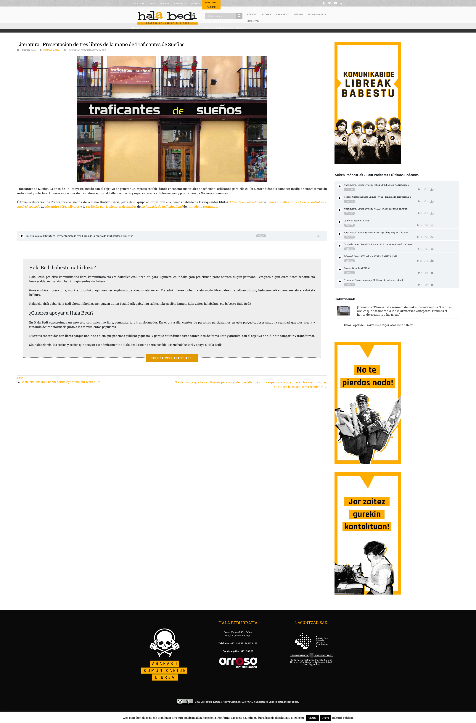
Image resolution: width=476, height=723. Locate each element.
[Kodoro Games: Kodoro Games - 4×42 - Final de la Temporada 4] (339, 198)
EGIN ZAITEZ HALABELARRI (172, 358)
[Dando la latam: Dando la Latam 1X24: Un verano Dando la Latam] (339, 245)
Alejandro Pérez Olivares (62, 206)
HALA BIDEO (282, 14)
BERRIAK (252, 14)
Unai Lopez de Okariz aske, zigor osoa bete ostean (378, 325)
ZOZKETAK (253, 20)
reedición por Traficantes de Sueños (111, 206)
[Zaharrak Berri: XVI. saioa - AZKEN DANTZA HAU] (339, 257)
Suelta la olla (51, 50)
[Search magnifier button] (239, 16)
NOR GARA (139, 3)
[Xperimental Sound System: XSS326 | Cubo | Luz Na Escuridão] (339, 186)
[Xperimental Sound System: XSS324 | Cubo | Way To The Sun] (339, 233)
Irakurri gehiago (342, 717)
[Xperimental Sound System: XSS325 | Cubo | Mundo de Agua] (339, 210)
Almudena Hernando (202, 206)
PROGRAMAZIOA (317, 14)
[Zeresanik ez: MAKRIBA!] (339, 269)
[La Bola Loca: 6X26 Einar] (339, 222)
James (271, 202)
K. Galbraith (285, 202)
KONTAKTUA (180, 3)
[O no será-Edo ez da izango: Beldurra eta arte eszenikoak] (339, 281)
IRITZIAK (266, 14)
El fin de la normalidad (246, 202)
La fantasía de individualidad (162, 206)
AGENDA (298, 14)
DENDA (152, 3)
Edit (20, 378)
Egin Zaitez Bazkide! (211, 4)
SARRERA (195, 3)
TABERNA (165, 3)
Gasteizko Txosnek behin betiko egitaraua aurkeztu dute (60, 382)
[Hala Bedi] (167, 17)
